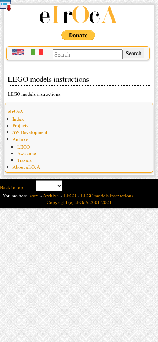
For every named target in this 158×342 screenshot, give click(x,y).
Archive (20, 139)
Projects (20, 125)
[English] (19, 53)
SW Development (29, 132)
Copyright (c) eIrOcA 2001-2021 (79, 202)
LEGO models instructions (107, 195)
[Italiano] (38, 53)
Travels (24, 160)
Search (133, 53)
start (34, 195)
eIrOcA (15, 111)
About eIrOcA (26, 167)
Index (18, 119)
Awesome (26, 153)
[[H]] (79, 22)
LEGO (23, 146)
